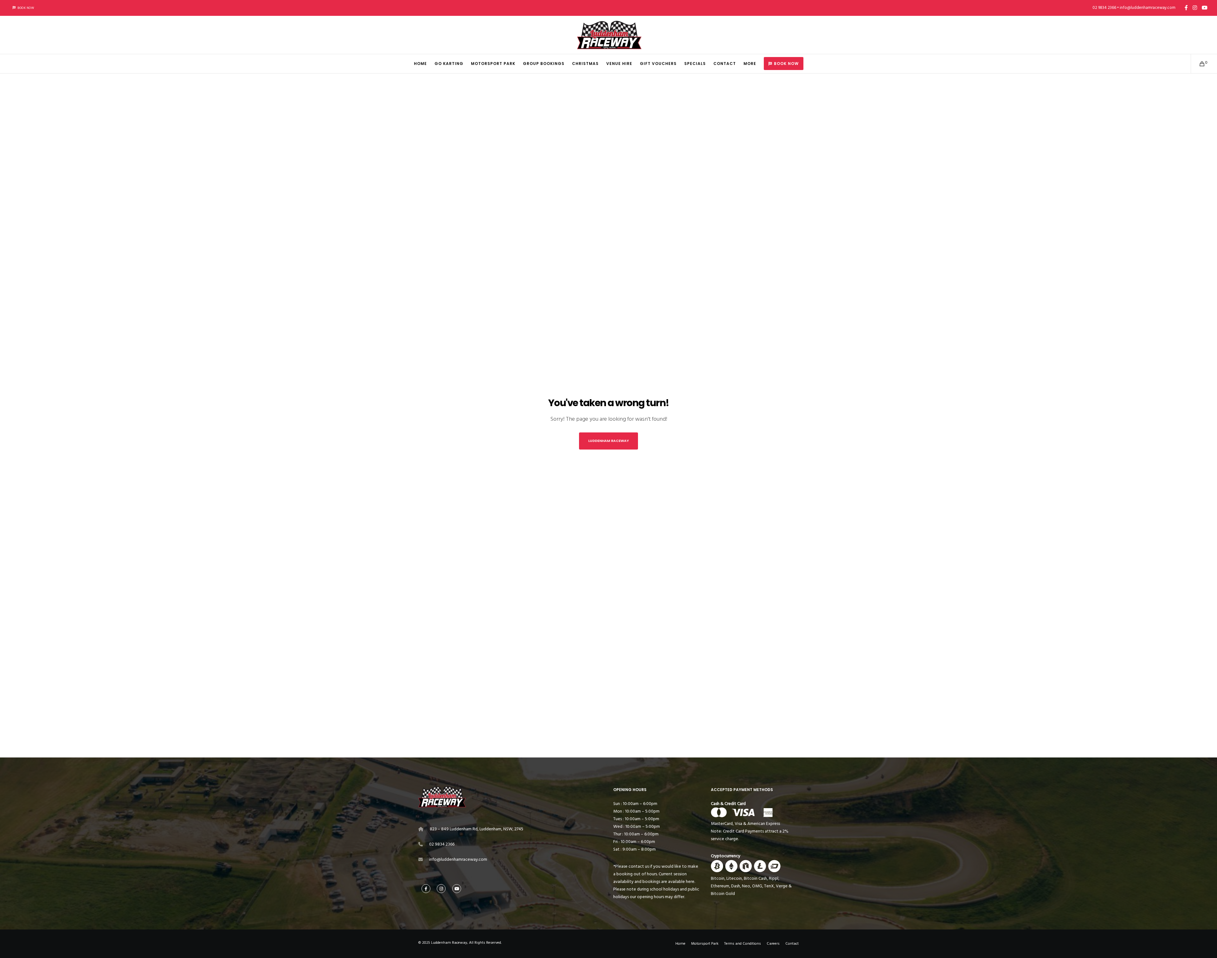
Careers (773, 944)
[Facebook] (1186, 7)
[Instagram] (1195, 7)
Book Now (25, 7)
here (690, 881)
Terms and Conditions (742, 944)
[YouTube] (1204, 7)
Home (680, 944)
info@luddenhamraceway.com (458, 859)
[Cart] (1198, 63)
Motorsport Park (704, 944)
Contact (792, 944)
